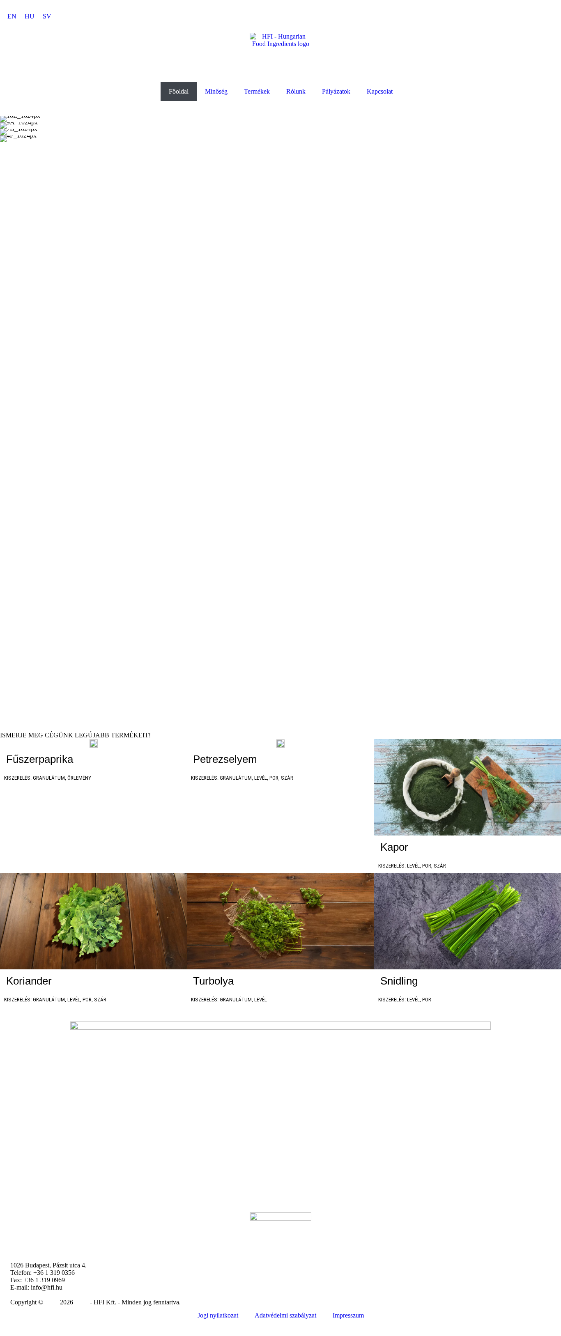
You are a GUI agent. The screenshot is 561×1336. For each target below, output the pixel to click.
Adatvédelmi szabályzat (285, 1315)
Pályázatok (336, 91)
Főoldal (179, 91)
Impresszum (348, 1315)
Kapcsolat (380, 91)
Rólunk (296, 91)
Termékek (257, 91)
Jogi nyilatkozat (218, 1315)
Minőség (216, 91)
